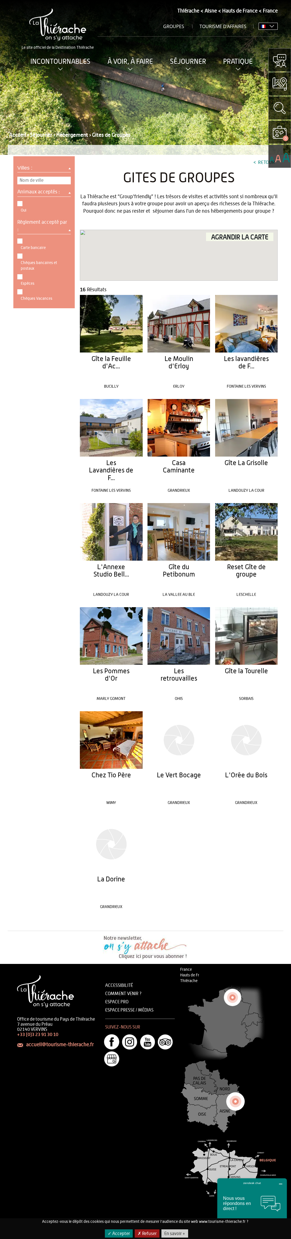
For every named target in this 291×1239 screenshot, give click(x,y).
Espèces (27, 284)
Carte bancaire (33, 248)
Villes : (25, 168)
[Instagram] (129, 1042)
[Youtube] (147, 1042)
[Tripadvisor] (165, 1042)
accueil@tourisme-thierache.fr (60, 1044)
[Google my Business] (111, 1059)
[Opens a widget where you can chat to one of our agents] (252, 1206)
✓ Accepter (119, 1233)
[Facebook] (111, 1042)
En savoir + (174, 1233)
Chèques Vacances (36, 299)
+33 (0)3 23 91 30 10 (37, 1034)
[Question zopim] (280, 59)
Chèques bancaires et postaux (39, 266)
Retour (266, 162)
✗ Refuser (147, 1233)
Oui (23, 210)
